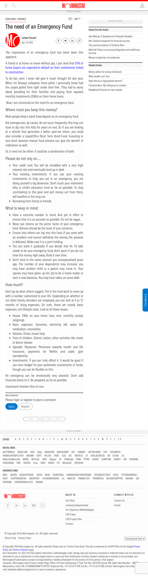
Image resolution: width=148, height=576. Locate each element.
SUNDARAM (8, 463)
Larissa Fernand (29, 37)
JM (108, 455)
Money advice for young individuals (105, 71)
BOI (73, 452)
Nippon (53, 459)
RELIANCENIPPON (114, 478)
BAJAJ (47, 475)
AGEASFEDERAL (26, 475)
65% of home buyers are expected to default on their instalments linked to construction (44, 67)
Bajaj (39, 452)
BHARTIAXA (58, 475)
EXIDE (115, 475)
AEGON (13, 475)
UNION (51, 463)
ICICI (64, 455)
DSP (105, 452)
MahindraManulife (11, 459)
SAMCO (117, 459)
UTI (58, 463)
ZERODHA (78, 463)
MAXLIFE (71, 478)
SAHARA (129, 478)
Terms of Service (20, 549)
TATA (18, 463)
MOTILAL (35, 459)
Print (78, 18)
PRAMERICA (98, 478)
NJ (60, 459)
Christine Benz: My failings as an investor (107, 85)
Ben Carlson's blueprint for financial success (109, 41)
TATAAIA (39, 482)
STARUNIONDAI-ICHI (23, 482)
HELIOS (47, 455)
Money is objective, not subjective (104, 57)
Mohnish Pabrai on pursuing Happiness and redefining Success (114, 51)
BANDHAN (49, 452)
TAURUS (27, 463)
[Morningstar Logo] (73, 5)
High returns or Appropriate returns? (105, 81)
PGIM (78, 459)
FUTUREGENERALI (129, 475)
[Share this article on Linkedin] (72, 40)
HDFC (39, 455)
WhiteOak (66, 463)
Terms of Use (10, 538)
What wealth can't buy (99, 76)
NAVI (44, 459)
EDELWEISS (115, 452)
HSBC (56, 455)
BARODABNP (63, 452)
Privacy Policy (24, 538)
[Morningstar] (23, 496)
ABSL (5, 475)
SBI (125, 459)
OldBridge (68, 459)
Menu (6, 6)
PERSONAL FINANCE (15, 19)
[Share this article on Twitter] (65, 40)
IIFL (70, 455)
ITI (87, 455)
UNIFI (42, 463)
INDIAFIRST (34, 478)
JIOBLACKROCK (98, 455)
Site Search (14, 6)
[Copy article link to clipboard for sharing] (79, 40)
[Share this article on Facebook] (58, 40)
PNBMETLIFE (84, 478)
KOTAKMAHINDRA (50, 478)
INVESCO (79, 455)
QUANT (95, 459)
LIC (122, 455)
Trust (35, 463)
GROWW (30, 455)
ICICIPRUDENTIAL (19, 478)
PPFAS (87, 459)
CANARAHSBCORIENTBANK (78, 475)
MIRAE (26, 459)
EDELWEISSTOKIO (102, 475)
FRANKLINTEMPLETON (13, 455)
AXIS (32, 452)
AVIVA (39, 475)
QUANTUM (106, 459)
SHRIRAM (133, 459)
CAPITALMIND (94, 452)
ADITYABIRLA (9, 452)
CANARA (81, 452)
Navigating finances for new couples (105, 89)
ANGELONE (23, 452)
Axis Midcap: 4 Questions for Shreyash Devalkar (110, 36)
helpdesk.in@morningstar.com (21, 569)
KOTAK (116, 455)
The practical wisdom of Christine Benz (107, 45)
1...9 (119, 439)
